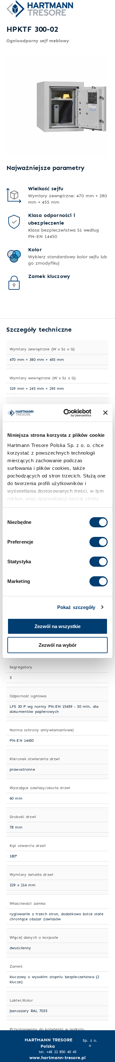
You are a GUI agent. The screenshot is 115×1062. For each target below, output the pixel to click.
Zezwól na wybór (58, 645)
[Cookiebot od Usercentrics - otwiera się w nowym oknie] (67, 413)
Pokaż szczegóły (76, 607)
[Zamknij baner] (105, 412)
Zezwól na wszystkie (57, 626)
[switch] (98, 542)
